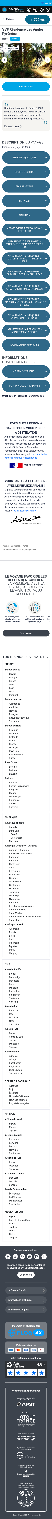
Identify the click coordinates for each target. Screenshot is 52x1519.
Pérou (12, 949)
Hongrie (13, 710)
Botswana (14, 1139)
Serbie (12, 803)
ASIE (7, 963)
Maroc (12, 1127)
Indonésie (14, 980)
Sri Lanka (14, 1024)
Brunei (12, 973)
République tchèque (19, 717)
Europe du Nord (13, 725)
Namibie (13, 1150)
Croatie (12, 793)
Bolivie (12, 932)
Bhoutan (13, 1010)
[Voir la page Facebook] (8, 1256)
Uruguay (13, 953)
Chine (12, 1033)
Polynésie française (19, 1103)
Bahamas (14, 857)
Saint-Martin (15, 913)
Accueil (6, 546)
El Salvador (15, 874)
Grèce (12, 684)
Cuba (11, 867)
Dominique (14, 871)
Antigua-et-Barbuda (19, 850)
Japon (12, 1040)
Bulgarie (13, 789)
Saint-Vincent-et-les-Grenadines (25, 916)
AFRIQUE (10, 1113)
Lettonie (13, 770)
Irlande (12, 740)
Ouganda (13, 1165)
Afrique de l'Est (13, 1157)
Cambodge (14, 977)
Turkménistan (16, 1073)
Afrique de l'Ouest (14, 1173)
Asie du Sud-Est (13, 969)
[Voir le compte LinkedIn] (44, 1256)
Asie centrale (12, 1051)
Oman (12, 1230)
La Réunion (15, 1197)
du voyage (22, 142)
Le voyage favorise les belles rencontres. (26, 585)
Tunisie (12, 1130)
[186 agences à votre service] (35, 9)
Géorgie (13, 1059)
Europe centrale (13, 699)
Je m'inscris (26, 1274)
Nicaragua (14, 899)
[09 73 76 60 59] (48, 9)
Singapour (14, 994)
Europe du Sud (12, 669)
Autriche (13, 707)
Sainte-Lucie (15, 920)
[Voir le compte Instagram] (36, 1256)
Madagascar (15, 1200)
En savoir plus (26, 633)
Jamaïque (14, 892)
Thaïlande (14, 998)
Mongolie (14, 1043)
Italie (11, 688)
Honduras (14, 888)
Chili (11, 939)
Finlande (13, 737)
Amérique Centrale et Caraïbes (21, 845)
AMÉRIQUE (11, 817)
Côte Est (15, 834)
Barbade (13, 860)
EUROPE (9, 664)
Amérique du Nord (14, 823)
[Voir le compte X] (15, 1256)
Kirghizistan (15, 1066)
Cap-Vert (13, 1178)
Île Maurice (14, 1193)
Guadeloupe (15, 881)
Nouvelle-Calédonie (19, 1096)
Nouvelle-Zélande (18, 1100)
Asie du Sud (11, 1006)
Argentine (14, 928)
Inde (11, 1014)
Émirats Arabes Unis (19, 1220)
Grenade (13, 878)
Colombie (14, 942)
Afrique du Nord (13, 1119)
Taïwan (13, 1047)
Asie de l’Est (11, 1028)
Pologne (13, 714)
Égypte (12, 1123)
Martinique (14, 895)
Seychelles (14, 1204)
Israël (12, 1223)
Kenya (12, 1162)
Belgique (13, 730)
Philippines (14, 991)
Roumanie (14, 800)
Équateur (13, 946)
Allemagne (14, 703)
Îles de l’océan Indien (16, 1189)
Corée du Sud (16, 1036)
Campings (16, 546)
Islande (12, 744)
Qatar (12, 1234)
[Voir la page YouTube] (29, 1256)
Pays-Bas (14, 751)
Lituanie (13, 773)
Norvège (13, 747)
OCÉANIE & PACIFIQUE (17, 1081)
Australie (13, 1086)
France (25, 546)
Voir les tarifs (26, 86)
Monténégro (15, 796)
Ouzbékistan (15, 1070)
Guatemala (14, 885)
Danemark (14, 733)
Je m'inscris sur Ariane (25, 510)
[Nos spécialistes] (29, 9)
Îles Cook (13, 1093)
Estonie (13, 766)
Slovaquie (14, 721)
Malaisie (13, 987)
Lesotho (13, 1146)
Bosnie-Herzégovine (19, 786)
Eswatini (13, 1143)
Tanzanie (13, 1169)
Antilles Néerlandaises (20, 853)
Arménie (13, 1056)
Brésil (12, 935)
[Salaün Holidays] (17, 9)
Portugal (13, 695)
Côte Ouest (16, 837)
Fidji (11, 1089)
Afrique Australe (13, 1135)
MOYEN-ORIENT (14, 1211)
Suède (12, 758)
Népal (12, 1021)
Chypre (12, 674)
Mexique (13, 841)
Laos (11, 984)
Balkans (9, 778)
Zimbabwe (14, 1153)
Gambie (13, 1181)
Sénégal (13, 1185)
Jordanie (13, 1227)
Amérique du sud (14, 924)
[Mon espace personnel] (42, 9)
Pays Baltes (11, 762)
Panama (13, 902)
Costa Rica (14, 864)
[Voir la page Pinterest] (22, 1256)
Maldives (13, 1017)
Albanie (13, 782)
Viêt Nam (13, 1001)
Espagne (13, 677)
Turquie (13, 1237)
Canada (13, 827)
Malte (12, 691)
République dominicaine (21, 906)
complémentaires (18, 360)
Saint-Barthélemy (18, 909)
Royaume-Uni (16, 754)
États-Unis (14, 830)
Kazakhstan (15, 1063)
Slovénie (13, 807)
